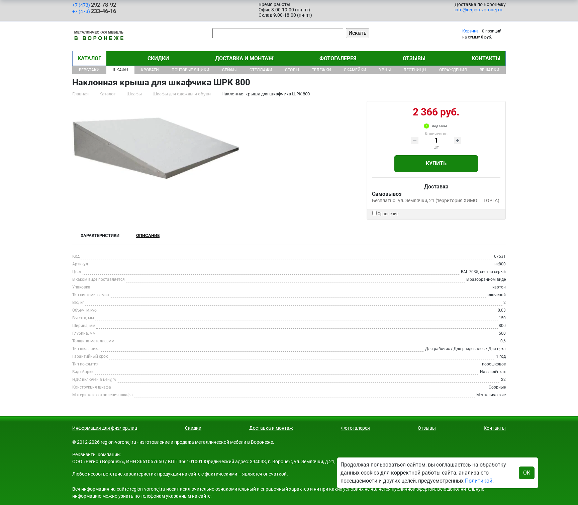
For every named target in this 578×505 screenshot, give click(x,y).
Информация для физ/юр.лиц (104, 428)
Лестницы (414, 70)
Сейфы (229, 70)
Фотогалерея (338, 58)
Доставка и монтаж (244, 58)
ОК (526, 473)
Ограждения (453, 70)
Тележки (321, 70)
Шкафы (120, 70)
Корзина (470, 31)
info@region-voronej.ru (478, 9)
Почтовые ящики (190, 70)
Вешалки (489, 70)
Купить (436, 163)
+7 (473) (94, 5)
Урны (385, 70)
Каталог (89, 58)
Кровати (150, 70)
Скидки (158, 58)
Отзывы (414, 58)
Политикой (478, 481)
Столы (292, 70)
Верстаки (89, 70)
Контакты (486, 58)
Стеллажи (261, 70)
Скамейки (355, 70)
